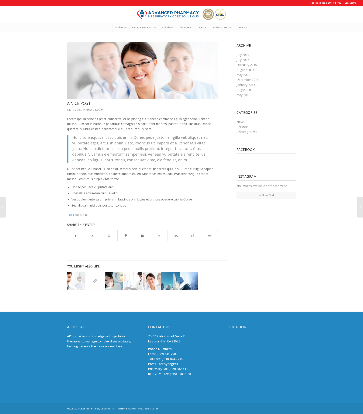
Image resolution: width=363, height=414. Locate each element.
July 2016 (243, 60)
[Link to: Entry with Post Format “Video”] (114, 281)
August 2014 (245, 70)
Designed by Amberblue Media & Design (137, 408)
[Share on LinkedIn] (142, 235)
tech (101, 109)
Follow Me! (266, 195)
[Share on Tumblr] (159, 235)
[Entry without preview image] (3, 207)
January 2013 (246, 85)
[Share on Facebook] (75, 235)
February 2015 (247, 65)
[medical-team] (142, 70)
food (78, 215)
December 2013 (248, 80)
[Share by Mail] (209, 235)
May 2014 (243, 75)
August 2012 (245, 90)
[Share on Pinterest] (126, 235)
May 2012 (243, 95)
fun (85, 215)
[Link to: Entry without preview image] (170, 281)
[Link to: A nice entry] (76, 281)
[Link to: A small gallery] (189, 281)
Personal (243, 127)
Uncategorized (247, 132)
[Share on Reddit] (192, 235)
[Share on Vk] (176, 235)
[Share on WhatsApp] (109, 235)
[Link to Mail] (293, 408)
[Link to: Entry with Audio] (133, 281)
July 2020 (243, 55)
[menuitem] (349, 3)
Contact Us (350, 2)
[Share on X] (92, 235)
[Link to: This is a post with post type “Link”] (95, 281)
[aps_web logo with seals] (181, 14)
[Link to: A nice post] (152, 281)
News (89, 109)
